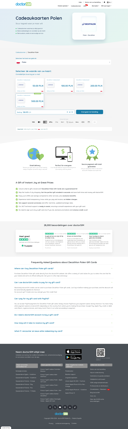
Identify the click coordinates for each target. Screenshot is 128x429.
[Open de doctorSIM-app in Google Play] (73, 357)
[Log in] (104, 2)
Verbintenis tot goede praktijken (100, 376)
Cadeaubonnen (21, 52)
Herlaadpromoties (21, 371)
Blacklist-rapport (70, 374)
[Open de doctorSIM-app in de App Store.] (73, 351)
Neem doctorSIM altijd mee (30, 352)
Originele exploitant (71, 377)
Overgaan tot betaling (89, 112)
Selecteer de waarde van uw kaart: (34, 71)
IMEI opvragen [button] (105, 6)
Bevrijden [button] (95, 6)
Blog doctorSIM (95, 392)
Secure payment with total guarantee (92, 165)
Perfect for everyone (63, 165)
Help (80, 2)
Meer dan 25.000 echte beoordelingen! (97, 400)
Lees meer (44, 129)
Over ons (93, 396)
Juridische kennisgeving (62, 423)
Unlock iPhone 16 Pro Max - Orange (75, 385)
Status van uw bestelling (93, 2)
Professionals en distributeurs (99, 386)
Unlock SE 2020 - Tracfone (75, 381)
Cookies (74, 423)
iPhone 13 (70, 393)
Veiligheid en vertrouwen (97, 379)
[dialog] (6, 427)
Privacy (51, 423)
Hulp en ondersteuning (97, 372)
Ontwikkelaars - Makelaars (99, 389)
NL (110, 2)
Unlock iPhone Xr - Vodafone (76, 389)
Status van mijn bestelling (97, 369)
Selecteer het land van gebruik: (26, 58)
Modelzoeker (69, 371)
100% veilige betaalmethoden (99, 382)
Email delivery (35, 165)
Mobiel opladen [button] (63, 6)
